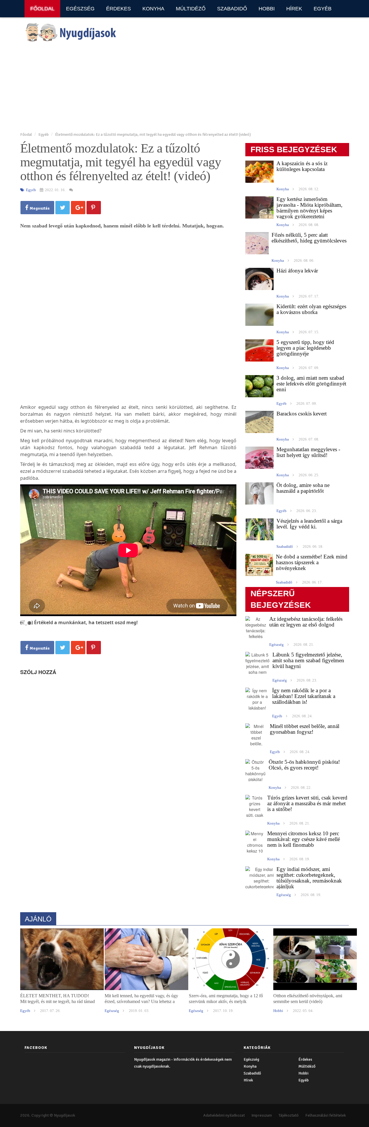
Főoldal (42, 9)
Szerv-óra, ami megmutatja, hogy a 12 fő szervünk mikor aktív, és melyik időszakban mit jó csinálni (226, 1001)
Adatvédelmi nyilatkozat (224, 1115)
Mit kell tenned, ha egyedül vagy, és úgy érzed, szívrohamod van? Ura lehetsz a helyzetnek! (141, 1001)
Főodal (26, 134)
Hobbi (267, 9)
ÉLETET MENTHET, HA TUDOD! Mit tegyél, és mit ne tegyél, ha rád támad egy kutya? (57, 1001)
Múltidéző (191, 9)
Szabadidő (232, 9)
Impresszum (261, 1115)
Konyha (153, 9)
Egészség (80, 9)
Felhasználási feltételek (325, 1115)
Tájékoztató (288, 1115)
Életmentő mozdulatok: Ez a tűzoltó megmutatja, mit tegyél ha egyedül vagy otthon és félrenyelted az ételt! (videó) (153, 134)
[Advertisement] (184, 87)
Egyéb (323, 9)
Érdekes (118, 9)
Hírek (294, 9)
